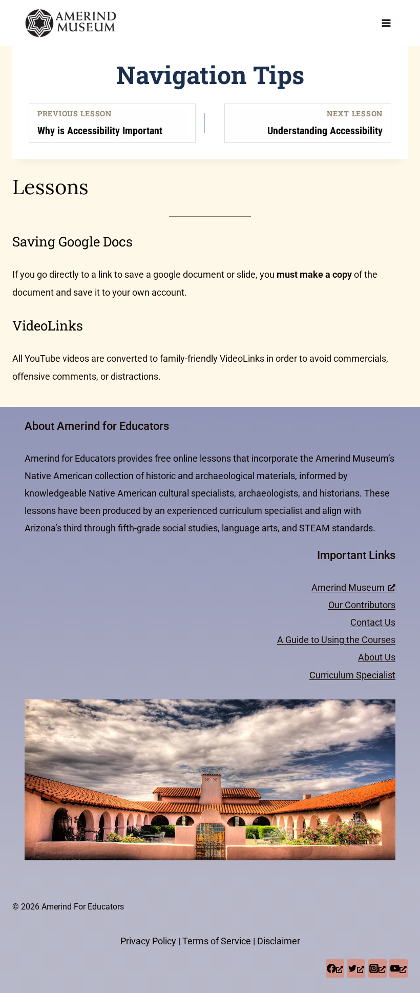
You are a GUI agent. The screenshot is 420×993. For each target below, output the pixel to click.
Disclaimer (278, 941)
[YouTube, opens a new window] (398, 968)
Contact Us (372, 622)
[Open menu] (385, 23)
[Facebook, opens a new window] (335, 968)
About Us (376, 657)
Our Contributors (361, 604)
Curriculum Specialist (352, 675)
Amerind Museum (348, 587)
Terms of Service (216, 941)
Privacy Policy (148, 941)
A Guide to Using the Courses (336, 639)
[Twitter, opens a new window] (356, 968)
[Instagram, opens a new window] (377, 968)
